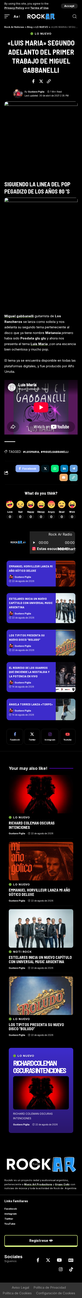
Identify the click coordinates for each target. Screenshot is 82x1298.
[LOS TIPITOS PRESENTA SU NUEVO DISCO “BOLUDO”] (65, 643)
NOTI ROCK (22, 951)
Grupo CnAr (62, 1184)
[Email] (63, 477)
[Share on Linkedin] (64, 468)
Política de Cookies (17, 1293)
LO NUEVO (43, 33)
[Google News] (71, 1260)
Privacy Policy (14, 8)
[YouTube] (59, 1260)
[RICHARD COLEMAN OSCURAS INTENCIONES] (41, 1092)
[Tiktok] (71, 1269)
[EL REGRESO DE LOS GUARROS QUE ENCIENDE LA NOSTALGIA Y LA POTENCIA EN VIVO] (65, 677)
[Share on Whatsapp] (55, 468)
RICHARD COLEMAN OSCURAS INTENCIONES (39, 1066)
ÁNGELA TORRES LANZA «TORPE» (31, 704)
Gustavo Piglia (36, 91)
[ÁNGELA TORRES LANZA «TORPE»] (65, 709)
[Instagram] (50, 737)
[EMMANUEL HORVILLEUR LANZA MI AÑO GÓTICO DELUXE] (65, 574)
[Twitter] (32, 737)
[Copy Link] (49, 81)
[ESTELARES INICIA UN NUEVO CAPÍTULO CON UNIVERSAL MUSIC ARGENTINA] (65, 608)
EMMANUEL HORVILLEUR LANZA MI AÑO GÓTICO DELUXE (39, 892)
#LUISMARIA (31, 451)
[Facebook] (15, 737)
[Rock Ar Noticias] (41, 16)
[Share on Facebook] (33, 81)
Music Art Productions (38, 1184)
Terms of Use (39, 8)
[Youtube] (68, 737)
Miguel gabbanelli (19, 316)
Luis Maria (39, 344)
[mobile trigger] (8, 16)
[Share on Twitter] (41, 81)
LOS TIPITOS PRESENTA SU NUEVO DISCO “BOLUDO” (36, 1026)
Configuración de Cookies (55, 1293)
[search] (75, 16)
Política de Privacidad (49, 1287)
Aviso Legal (20, 1287)
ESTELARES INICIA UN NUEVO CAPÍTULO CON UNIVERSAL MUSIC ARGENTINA (31, 603)
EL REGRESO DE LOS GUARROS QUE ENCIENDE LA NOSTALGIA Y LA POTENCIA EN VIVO (29, 672)
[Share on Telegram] (74, 468)
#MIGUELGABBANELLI (54, 451)
